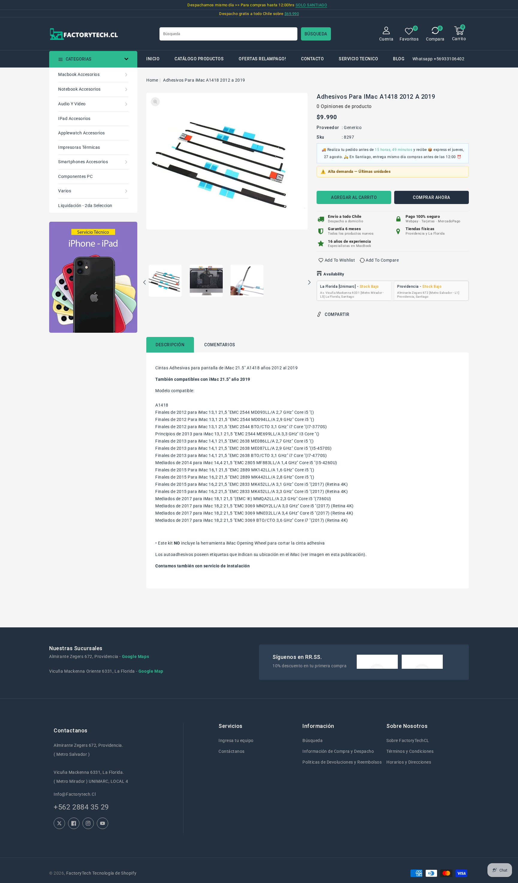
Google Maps (135, 656)
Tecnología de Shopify (114, 873)
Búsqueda (312, 740)
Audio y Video (72, 103)
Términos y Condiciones (409, 751)
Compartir (337, 314)
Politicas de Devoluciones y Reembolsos (342, 762)
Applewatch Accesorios (81, 133)
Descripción (170, 344)
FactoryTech (78, 873)
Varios (64, 190)
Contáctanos (232, 751)
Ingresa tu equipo (236, 740)
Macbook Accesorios (79, 74)
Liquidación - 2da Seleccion (85, 205)
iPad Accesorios (74, 118)
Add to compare (382, 260)
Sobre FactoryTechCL (407, 740)
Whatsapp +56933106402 (438, 58)
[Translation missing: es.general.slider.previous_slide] (144, 283)
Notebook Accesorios (79, 89)
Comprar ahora (431, 197)
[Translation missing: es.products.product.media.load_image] (165, 281)
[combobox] (228, 34)
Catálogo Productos (199, 58)
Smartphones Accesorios (83, 161)
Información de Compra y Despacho (338, 751)
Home (152, 80)
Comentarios (219, 344)
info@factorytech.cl (75, 794)
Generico (353, 127)
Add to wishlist (340, 260)
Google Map (150, 671)
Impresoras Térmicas (79, 147)
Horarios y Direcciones (408, 762)
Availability (333, 274)
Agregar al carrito (354, 197)
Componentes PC (75, 176)
